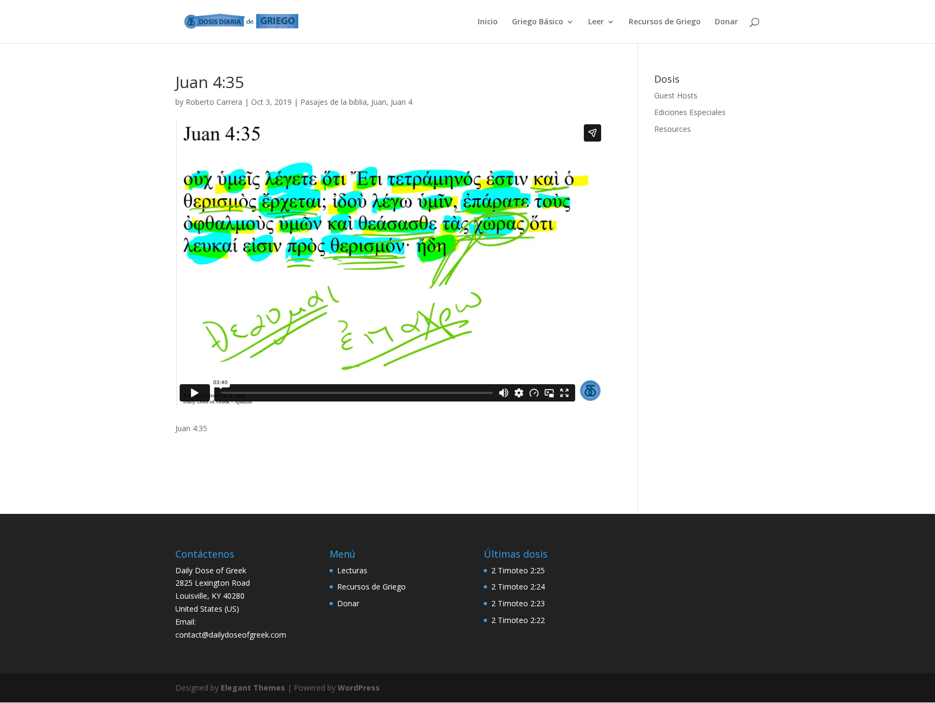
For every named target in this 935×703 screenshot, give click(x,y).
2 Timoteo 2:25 (518, 570)
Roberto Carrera (214, 102)
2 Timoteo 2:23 (518, 603)
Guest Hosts (675, 95)
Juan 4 (401, 102)
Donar (726, 22)
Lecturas (352, 570)
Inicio (488, 22)
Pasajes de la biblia (333, 102)
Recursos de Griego (665, 22)
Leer (596, 22)
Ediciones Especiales (690, 112)
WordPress (359, 687)
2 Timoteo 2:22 (518, 620)
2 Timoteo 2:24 (518, 586)
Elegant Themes (253, 687)
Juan (378, 102)
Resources (672, 129)
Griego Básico (537, 22)
